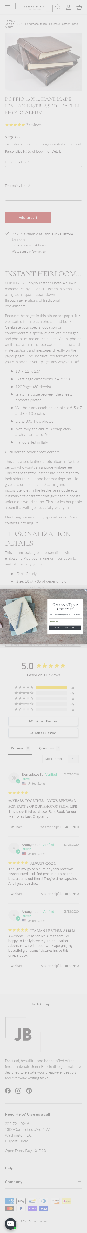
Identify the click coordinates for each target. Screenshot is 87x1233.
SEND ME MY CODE (65, 628)
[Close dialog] (85, 591)
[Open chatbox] (10, 1224)
